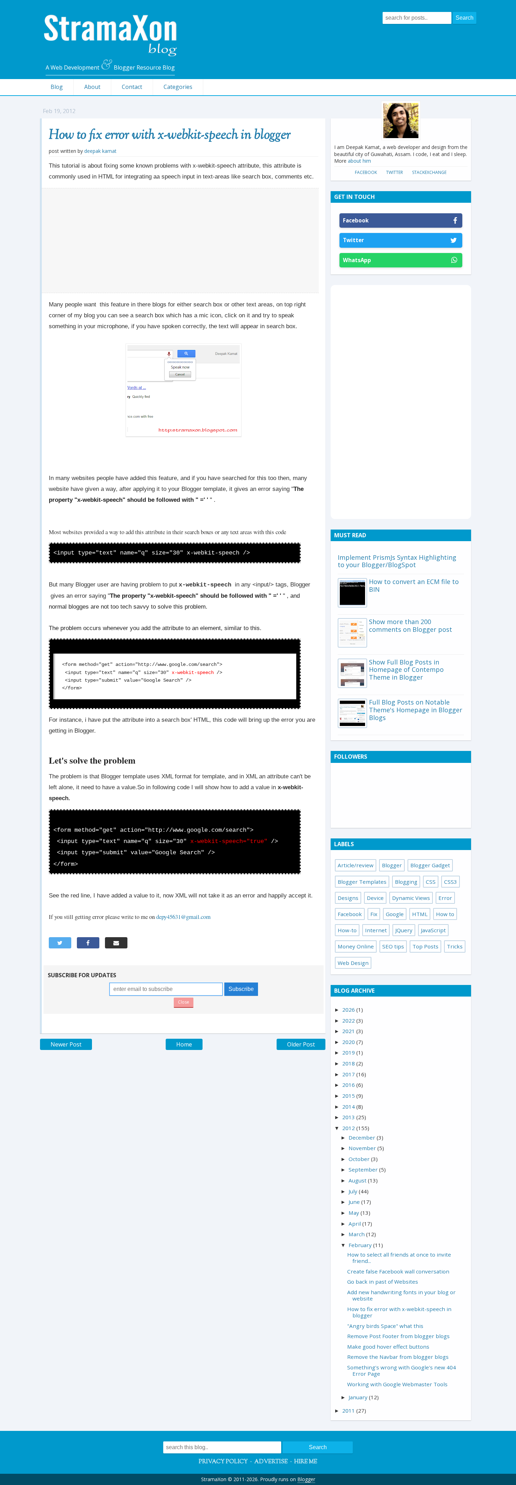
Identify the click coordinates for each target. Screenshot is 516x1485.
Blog (57, 87)
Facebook (366, 172)
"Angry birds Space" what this (385, 1325)
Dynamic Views (411, 897)
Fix (373, 913)
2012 (349, 1127)
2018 (349, 1063)
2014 (349, 1106)
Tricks (455, 946)
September (364, 1169)
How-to (347, 930)
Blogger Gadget (430, 865)
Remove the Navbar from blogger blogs (398, 1356)
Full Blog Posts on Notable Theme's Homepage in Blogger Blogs (415, 709)
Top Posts (425, 946)
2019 (349, 1052)
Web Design (353, 962)
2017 (349, 1074)
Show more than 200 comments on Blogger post (410, 625)
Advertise (271, 1462)
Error (445, 897)
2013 (349, 1117)
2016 (349, 1084)
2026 (349, 1009)
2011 (349, 1410)
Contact (132, 87)
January (359, 1397)
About (92, 87)
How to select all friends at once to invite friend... (399, 1257)
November (363, 1148)
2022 (349, 1020)
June (355, 1201)
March (357, 1234)
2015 (349, 1095)
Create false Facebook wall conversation (398, 1271)
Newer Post (66, 1044)
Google (395, 913)
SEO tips (393, 946)
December (363, 1137)
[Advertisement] (180, 241)
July (354, 1191)
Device (375, 897)
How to (445, 913)
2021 (349, 1031)
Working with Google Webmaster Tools (397, 1384)
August (358, 1180)
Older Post (301, 1044)
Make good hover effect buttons (388, 1346)
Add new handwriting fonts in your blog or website (401, 1295)
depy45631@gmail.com (183, 917)
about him (359, 160)
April (355, 1223)
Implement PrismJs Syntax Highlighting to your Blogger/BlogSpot (397, 561)
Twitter (394, 172)
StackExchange (429, 172)
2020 (349, 1041)
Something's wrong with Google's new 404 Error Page (401, 1370)
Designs (348, 897)
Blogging (406, 881)
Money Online (356, 946)
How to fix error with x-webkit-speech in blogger (170, 135)
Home (184, 1044)
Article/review (355, 865)
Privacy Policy (223, 1462)
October (360, 1158)
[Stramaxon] (110, 54)
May (354, 1212)
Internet (376, 930)
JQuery (403, 930)
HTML (420, 913)
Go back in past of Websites (382, 1281)
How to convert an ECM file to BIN (414, 585)
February (361, 1245)
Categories (178, 87)
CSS (431, 881)
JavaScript (433, 930)
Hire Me (305, 1462)
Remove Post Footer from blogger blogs (398, 1336)
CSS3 (450, 881)
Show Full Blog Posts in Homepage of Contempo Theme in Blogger (406, 669)
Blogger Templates (362, 881)
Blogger (392, 865)
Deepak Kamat (100, 151)
